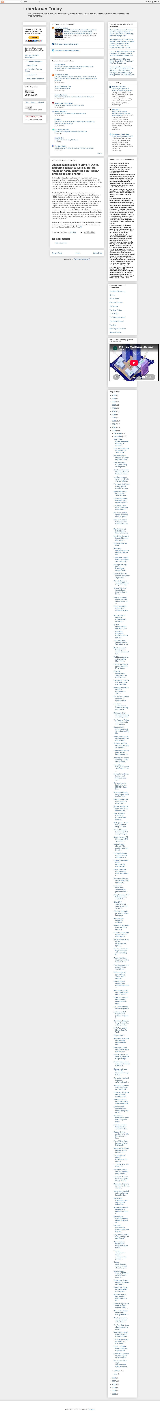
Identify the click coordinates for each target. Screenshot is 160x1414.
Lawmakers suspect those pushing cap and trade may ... (121, 559)
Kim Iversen (114, 306)
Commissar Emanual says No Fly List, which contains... (121, 1356)
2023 (114, 395)
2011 (114, 424)
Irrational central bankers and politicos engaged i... (121, 1015)
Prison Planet (114, 299)
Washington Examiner (118, 329)
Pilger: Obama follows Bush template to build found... (121, 1245)
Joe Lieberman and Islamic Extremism (121, 1008)
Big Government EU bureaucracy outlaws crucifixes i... (121, 1210)
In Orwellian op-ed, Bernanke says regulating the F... (121, 500)
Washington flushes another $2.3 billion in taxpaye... (122, 1282)
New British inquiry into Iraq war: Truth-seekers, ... (121, 493)
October (117, 1371)
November (118, 436)
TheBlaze (58, 120)
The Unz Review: (118, 87)
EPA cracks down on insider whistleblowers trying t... (121, 942)
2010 (114, 427)
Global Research (61, 111)
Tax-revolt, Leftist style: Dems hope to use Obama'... (121, 508)
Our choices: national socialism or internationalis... (121, 699)
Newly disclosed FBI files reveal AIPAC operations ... (121, 839)
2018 (114, 411)
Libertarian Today (42, 8)
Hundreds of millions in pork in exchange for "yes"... (121, 690)
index (27, 102)
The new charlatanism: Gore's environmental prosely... (120, 1255)
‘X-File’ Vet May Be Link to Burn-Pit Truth (120, 1030)
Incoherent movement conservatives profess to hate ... (121, 889)
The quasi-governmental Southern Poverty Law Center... (121, 707)
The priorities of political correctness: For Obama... (121, 1158)
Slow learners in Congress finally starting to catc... (121, 465)
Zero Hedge (114, 314)
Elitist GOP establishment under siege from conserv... (121, 905)
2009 (114, 430)
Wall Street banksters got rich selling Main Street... (121, 659)
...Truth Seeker (30, 75)
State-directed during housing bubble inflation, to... (121, 1150)
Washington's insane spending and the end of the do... (121, 760)
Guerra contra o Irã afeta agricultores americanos (70, 113)
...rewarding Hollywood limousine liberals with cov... (121, 634)
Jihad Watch (59, 138)
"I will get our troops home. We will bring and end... (121, 825)
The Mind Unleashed (117, 317)
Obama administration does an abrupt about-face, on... (121, 1265)
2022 (114, 398)
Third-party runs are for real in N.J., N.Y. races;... (121, 1341)
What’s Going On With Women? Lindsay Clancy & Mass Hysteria (121, 113)
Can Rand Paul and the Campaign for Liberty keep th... (121, 1179)
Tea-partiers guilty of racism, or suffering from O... (121, 1080)
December (118, 433)
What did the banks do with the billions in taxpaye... (121, 913)
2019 (114, 408)
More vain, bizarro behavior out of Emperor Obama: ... (121, 523)
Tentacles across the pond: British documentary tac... (121, 752)
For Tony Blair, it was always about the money (121, 1327)
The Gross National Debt (34, 120)
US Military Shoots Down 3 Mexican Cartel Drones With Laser (74, 97)
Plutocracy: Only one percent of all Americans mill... (121, 1094)
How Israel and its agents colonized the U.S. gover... (121, 515)
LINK (80, 227)
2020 (114, 405)
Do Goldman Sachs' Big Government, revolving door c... (121, 1334)
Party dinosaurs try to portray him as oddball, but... (121, 967)
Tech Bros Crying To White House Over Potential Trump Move (74, 148)
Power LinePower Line (63, 87)
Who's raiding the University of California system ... (121, 609)
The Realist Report (116, 321)
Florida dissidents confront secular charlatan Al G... (120, 855)
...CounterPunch (31, 65)
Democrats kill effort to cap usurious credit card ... (121, 801)
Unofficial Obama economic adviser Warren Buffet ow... (121, 1101)
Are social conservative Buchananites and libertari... (121, 1228)
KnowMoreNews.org (117, 291)
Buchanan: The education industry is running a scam (121, 715)
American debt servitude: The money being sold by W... (121, 1109)
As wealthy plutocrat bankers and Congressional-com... (121, 777)
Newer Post (57, 253)
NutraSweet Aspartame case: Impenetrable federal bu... (121, 1201)
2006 (114, 1384)
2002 (114, 1394)
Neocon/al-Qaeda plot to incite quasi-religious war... (121, 1049)
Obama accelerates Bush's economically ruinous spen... (121, 863)
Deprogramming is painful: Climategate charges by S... (120, 567)
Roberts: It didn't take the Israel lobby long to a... (121, 927)
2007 (114, 1381)
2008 (114, 1378)
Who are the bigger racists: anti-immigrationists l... (121, 1313)
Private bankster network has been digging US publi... (121, 457)
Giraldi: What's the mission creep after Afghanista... (122, 576)
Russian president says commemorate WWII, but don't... (121, 1364)
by (39, 109)
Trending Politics (116, 310)
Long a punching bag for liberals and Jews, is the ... (121, 450)
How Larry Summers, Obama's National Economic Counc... (121, 472)
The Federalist (60, 65)
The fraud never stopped (62, 88)
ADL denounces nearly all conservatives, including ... (120, 618)
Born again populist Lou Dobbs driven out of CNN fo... (121, 992)
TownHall (113, 325)
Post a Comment (61, 243)
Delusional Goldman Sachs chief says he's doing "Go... (121, 1087)
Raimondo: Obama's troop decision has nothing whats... (121, 1023)
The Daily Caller (60, 146)
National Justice (115, 332)
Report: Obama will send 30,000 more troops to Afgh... (121, 1057)
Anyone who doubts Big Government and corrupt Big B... (121, 952)
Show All (99, 153)
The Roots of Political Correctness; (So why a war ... (121, 722)
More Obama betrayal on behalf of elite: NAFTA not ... (121, 768)
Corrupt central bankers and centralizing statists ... (121, 984)
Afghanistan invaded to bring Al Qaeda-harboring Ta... (121, 1193)
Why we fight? (119, 1035)
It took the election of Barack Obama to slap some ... (121, 538)
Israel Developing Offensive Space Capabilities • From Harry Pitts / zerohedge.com (121, 61)
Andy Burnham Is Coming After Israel (66, 140)
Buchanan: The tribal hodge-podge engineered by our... (121, 1041)
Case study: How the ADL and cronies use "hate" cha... (121, 682)
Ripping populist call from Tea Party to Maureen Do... (121, 808)
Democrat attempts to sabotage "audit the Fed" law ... (121, 794)
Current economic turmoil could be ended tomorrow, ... (121, 600)
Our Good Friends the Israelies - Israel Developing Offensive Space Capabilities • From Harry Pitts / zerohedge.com (122, 33)
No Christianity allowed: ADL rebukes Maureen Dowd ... (121, 847)
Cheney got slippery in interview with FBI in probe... (121, 1289)
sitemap (33, 102)
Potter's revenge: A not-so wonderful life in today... (121, 666)
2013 (114, 418)
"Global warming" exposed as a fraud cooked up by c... (120, 591)
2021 (114, 402)
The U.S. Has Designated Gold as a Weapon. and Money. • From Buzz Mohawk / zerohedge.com (122, 53)
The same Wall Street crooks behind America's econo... (122, 486)
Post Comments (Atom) (82, 259)
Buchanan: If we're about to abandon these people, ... (121, 1172)
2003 (114, 1391)
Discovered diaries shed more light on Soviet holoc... (121, 960)
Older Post (97, 253)
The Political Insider (62, 130)
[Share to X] (89, 232)
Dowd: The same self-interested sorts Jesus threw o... (121, 872)
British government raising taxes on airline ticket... (121, 1320)
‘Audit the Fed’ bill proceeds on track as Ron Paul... (121, 745)
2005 (114, 1387)
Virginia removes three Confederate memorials (69, 105)
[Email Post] (81, 232)
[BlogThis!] (87, 232)
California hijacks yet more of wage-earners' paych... (121, 1306)
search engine (32, 109)
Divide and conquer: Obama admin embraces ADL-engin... (121, 1000)
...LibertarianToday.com (34, 61)
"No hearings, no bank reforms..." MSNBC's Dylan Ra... (120, 786)
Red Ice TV (116, 109)
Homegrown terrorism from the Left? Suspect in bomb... (121, 1119)
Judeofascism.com (61, 28)
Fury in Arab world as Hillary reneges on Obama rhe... (121, 1237)
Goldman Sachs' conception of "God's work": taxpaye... (120, 975)
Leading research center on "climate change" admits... (121, 479)
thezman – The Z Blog (120, 134)
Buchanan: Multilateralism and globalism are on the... (121, 551)
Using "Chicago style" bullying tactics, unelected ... (121, 897)
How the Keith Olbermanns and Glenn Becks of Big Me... (121, 730)
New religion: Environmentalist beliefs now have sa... (121, 1219)
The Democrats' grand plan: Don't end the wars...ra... (121, 643)
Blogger (91, 1409)
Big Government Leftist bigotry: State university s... (121, 531)
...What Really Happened (34, 79)
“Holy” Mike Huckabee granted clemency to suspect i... (121, 442)
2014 (114, 414)
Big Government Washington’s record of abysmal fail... (121, 651)
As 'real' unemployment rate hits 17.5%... (121, 626)
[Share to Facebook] (92, 232)
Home (77, 253)
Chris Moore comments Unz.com (66, 44)
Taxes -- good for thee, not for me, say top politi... (121, 1348)
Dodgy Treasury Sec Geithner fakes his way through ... (121, 738)
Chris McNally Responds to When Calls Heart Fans (71, 132)
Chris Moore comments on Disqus (67, 50)
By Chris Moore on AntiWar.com (32, 56)
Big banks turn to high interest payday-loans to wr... (120, 1297)
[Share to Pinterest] (94, 232)
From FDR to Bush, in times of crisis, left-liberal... (121, 1143)
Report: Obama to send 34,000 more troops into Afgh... (121, 583)
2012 (114, 421)
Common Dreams (116, 302)
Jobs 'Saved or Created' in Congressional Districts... (120, 816)
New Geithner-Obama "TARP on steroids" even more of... (121, 1274)
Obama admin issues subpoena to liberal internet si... (122, 1064)
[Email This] (85, 232)
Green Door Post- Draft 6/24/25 (122, 136)
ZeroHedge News (61, 95)
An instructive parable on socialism (119, 920)
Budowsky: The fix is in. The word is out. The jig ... (122, 1186)
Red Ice (112, 295)
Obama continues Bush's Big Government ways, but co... (121, 1072)
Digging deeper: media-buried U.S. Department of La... (121, 1135)
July (115, 1374)
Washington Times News (64, 103)
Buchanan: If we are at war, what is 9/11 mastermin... (122, 881)
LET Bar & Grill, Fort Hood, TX (121, 1165)
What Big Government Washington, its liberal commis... (120, 674)
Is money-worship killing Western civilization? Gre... (121, 1127)
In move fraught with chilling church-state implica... (121, 934)
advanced (41, 102)
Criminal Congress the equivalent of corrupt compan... (121, 832)
